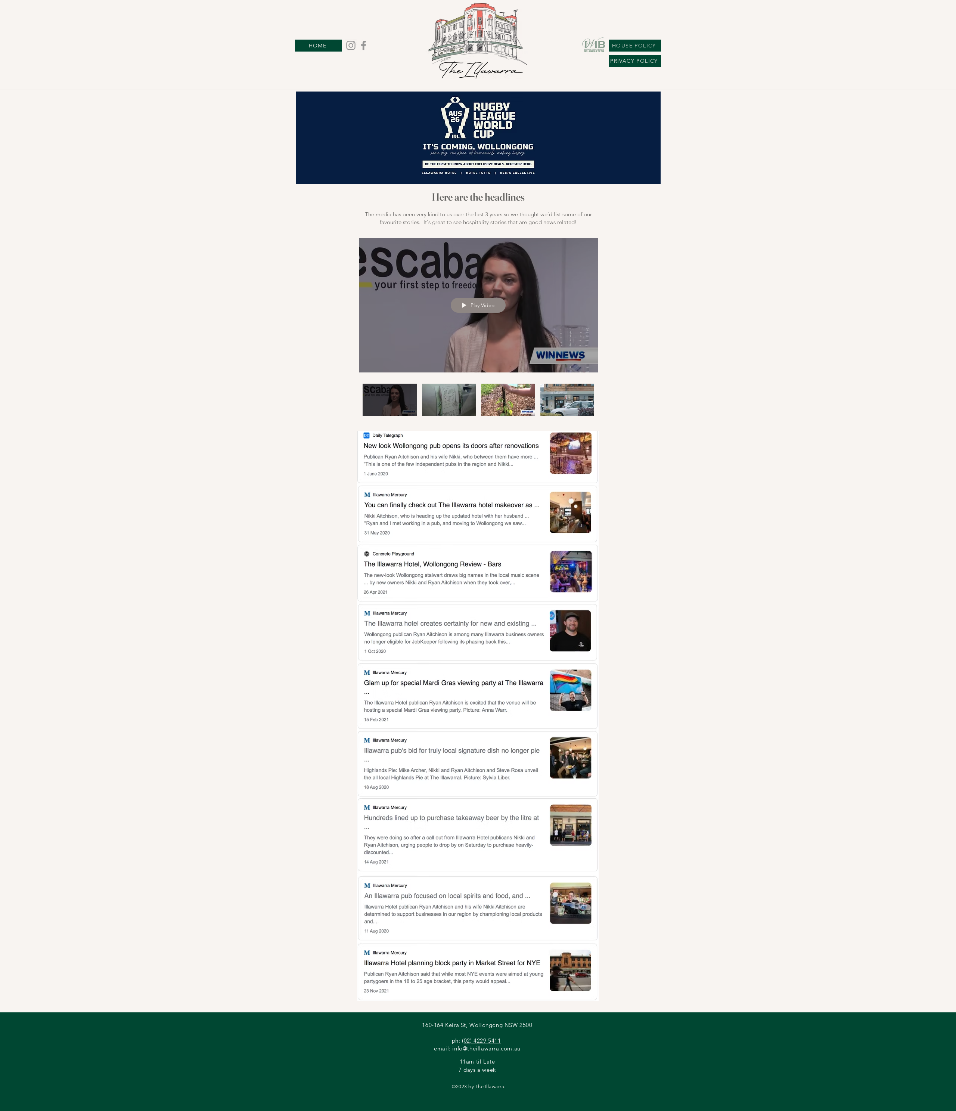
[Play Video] (389, 399)
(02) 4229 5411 (481, 1040)
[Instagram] (351, 45)
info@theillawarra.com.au (486, 1048)
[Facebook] (363, 45)
